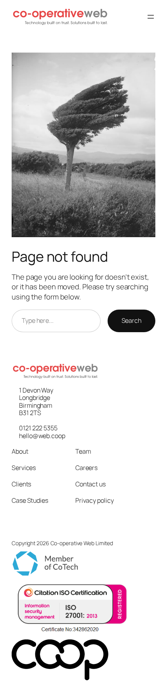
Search (131, 320)
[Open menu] (150, 16)
